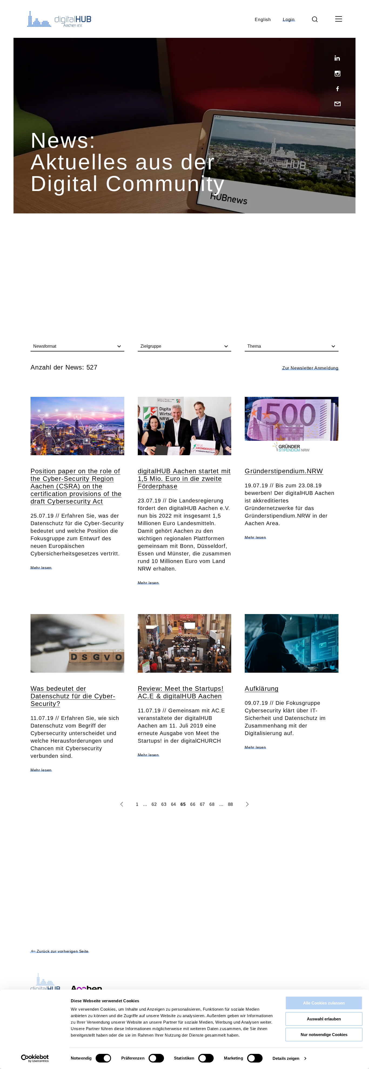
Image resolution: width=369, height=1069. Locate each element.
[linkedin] (335, 59)
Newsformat (44, 346)
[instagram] (335, 74)
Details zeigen (286, 1058)
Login (289, 19)
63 (164, 804)
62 (154, 804)
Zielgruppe (150, 346)
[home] (55, 19)
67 (202, 804)
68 (212, 804)
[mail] (335, 104)
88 (230, 804)
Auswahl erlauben (324, 1019)
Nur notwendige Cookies (324, 1034)
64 (173, 804)
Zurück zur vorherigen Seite (62, 951)
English (263, 19)
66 (193, 804)
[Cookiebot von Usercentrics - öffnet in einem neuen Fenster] (35, 1058)
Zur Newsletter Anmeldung (310, 368)
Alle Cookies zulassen (324, 1003)
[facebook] (335, 89)
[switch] (156, 1058)
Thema (254, 346)
